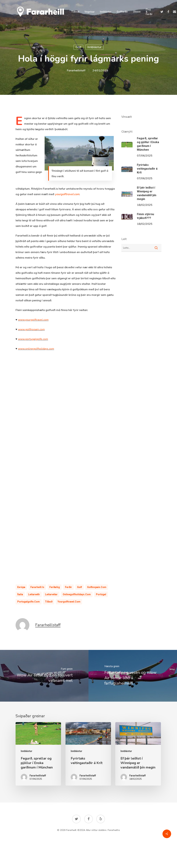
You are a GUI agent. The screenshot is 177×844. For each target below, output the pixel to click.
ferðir (68, 587)
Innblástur (94, 47)
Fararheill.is (37, 587)
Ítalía (20, 594)
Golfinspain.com (96, 587)
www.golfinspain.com (31, 329)
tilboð (48, 601)
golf (78, 47)
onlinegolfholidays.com (77, 594)
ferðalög (54, 587)
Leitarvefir (34, 594)
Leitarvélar (51, 594)
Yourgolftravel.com (69, 601)
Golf (79, 587)
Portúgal (101, 594)
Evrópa (21, 587)
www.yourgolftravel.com (33, 320)
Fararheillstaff (76, 70)
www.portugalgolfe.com (33, 339)
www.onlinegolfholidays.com (36, 349)
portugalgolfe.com (28, 601)
